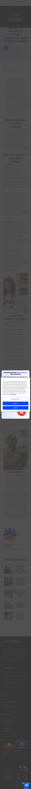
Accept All (15, 407)
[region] (15, 394)
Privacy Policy (13, 394)
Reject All (15, 403)
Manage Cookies (15, 399)
